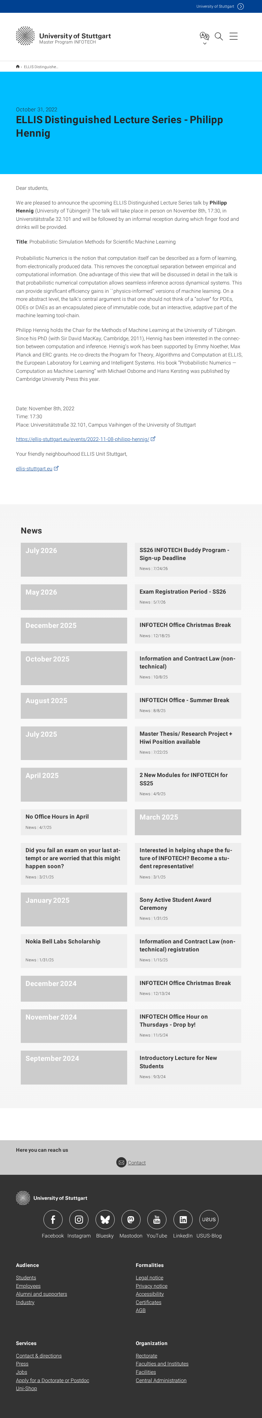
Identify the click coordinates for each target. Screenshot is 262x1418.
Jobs (21, 1371)
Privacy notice (151, 1285)
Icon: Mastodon (131, 1219)
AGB (141, 1310)
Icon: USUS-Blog (209, 1219)
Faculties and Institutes (162, 1363)
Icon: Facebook (53, 1219)
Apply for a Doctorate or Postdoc (52, 1380)
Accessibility (150, 1293)
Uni (215, 6)
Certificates (148, 1302)
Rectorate (146, 1355)
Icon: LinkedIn (183, 1219)
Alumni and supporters (41, 1293)
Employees (28, 1285)
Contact (137, 1162)
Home (17, 66)
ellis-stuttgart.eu (34, 468)
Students (26, 1277)
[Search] (218, 36)
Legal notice (149, 1277)
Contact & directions (39, 1355)
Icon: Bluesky (105, 1219)
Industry (25, 1302)
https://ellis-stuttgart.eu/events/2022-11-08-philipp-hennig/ (82, 439)
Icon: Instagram (79, 1219)
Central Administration (161, 1380)
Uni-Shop (26, 1388)
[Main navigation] (233, 36)
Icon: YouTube (156, 1219)
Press (22, 1363)
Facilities (146, 1371)
